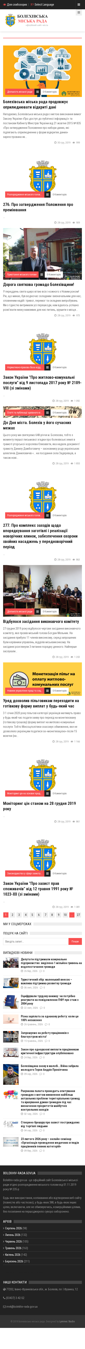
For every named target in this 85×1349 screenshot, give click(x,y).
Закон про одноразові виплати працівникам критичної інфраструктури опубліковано (50, 1051)
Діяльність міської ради (19, 91)
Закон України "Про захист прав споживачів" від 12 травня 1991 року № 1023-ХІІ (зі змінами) (38, 889)
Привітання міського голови (22, 274)
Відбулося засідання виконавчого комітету (41, 621)
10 (65, 914)
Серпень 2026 (13, 1228)
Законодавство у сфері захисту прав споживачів (33, 873)
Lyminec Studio (67, 1321)
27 (78, 914)
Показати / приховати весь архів (23, 1272)
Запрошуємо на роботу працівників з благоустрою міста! (45, 1034)
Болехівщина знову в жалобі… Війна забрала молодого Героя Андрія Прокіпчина (50, 1067)
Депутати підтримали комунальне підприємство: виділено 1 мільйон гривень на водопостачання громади (51, 963)
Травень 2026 (13, 1248)
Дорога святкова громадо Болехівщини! (38, 284)
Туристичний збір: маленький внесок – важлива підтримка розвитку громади (46, 981)
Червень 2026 (13, 1241)
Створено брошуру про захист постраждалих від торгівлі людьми (50, 1124)
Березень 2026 (14, 1261)
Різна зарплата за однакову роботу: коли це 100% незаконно (50, 1018)
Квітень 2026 (12, 1254)
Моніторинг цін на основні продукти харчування (32, 793)
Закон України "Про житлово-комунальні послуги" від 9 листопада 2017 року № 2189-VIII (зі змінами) (42, 383)
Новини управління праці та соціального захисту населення (38, 690)
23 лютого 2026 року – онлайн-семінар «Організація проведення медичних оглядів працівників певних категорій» (50, 1142)
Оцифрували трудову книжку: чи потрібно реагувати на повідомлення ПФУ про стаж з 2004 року (50, 999)
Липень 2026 (12, 1235)
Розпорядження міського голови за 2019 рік (30, 194)
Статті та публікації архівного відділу (26, 412)
